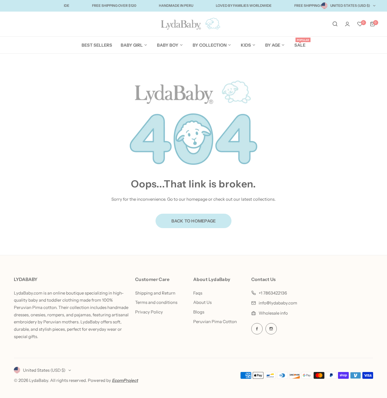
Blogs (198, 312)
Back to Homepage (193, 221)
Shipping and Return (155, 293)
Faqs (197, 293)
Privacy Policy (149, 312)
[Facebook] (257, 328)
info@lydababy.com (278, 303)
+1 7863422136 (273, 293)
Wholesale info (273, 313)
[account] (347, 24)
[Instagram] (271, 328)
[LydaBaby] (193, 24)
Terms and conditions (156, 302)
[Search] (335, 24)
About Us (202, 302)
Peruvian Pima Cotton (215, 321)
